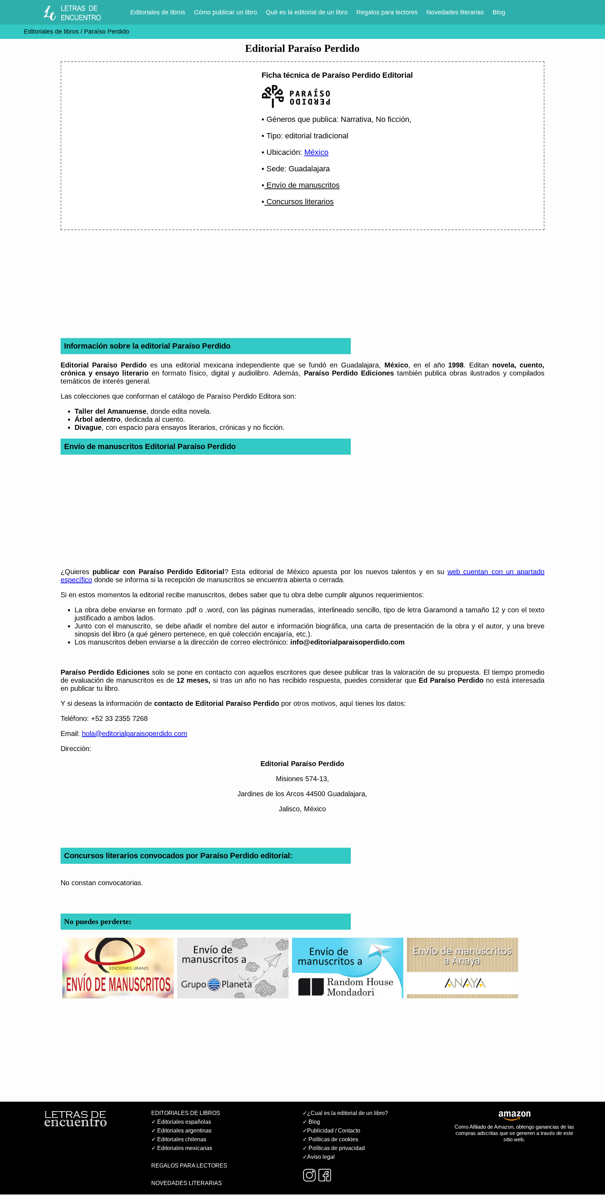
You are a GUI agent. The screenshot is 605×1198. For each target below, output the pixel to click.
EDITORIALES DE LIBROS (185, 1113)
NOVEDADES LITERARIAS (186, 1183)
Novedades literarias (455, 12)
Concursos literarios (299, 201)
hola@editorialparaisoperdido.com (134, 733)
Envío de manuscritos (302, 185)
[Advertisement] (152, 129)
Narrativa (356, 119)
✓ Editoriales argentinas (181, 1131)
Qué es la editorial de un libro (307, 12)
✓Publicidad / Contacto (331, 1131)
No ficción (392, 119)
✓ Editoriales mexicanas (181, 1148)
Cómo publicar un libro (225, 12)
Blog (499, 12)
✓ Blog (311, 1122)
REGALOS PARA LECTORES (189, 1166)
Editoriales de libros (157, 12)
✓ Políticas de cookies (330, 1139)
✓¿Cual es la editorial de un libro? (345, 1113)
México (316, 152)
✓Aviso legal (318, 1157)
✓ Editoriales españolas (181, 1122)
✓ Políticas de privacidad (333, 1148)
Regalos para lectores (387, 12)
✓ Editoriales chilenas (178, 1139)
